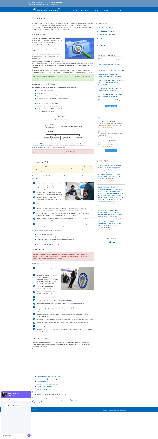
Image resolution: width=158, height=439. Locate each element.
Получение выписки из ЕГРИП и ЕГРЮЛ (48, 376)
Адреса (85, 10)
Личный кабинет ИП (43, 381)
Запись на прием (42, 389)
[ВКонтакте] (114, 243)
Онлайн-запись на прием (106, 27)
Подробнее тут (36, 402)
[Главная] (46, 9)
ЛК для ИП (101, 41)
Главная (74, 10)
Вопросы (108, 10)
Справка (120, 10)
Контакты (123, 410)
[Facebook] (107, 243)
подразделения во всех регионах (41, 147)
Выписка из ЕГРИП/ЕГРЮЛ (107, 31)
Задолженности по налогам (45, 386)
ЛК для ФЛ (101, 38)
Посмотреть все (110, 106)
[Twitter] (110, 243)
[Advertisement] (63, 362)
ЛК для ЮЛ (101, 45)
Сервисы (96, 10)
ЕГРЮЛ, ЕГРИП (49, 244)
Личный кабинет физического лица (47, 379)
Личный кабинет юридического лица (47, 384)
